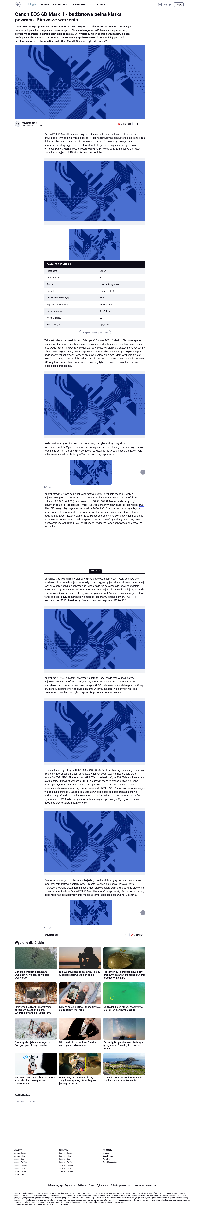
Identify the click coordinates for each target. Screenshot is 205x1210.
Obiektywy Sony (65, 1159)
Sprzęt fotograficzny (110, 1162)
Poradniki (106, 1159)
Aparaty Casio (19, 1174)
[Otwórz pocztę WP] (160, 4)
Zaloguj (178, 4)
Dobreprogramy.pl (82, 4)
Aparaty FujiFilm (20, 1162)
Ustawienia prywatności (144, 1185)
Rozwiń (94, 571)
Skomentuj (126, 124)
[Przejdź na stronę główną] (18, 6)
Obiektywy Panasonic (67, 1165)
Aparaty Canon (20, 1153)
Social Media (108, 1156)
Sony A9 (69, 589)
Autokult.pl (103, 4)
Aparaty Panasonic (21, 1165)
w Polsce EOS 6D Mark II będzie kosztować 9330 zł (72, 148)
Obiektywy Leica (65, 1168)
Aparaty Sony (19, 1159)
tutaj (66, 1204)
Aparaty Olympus (20, 1171)
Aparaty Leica (19, 1168)
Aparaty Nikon (19, 1156)
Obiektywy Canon (65, 1153)
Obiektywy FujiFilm (66, 1162)
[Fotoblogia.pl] (31, 4)
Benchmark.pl (60, 4)
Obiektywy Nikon (65, 1156)
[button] (167, 4)
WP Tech (44, 4)
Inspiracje (106, 1153)
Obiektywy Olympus (66, 1171)
